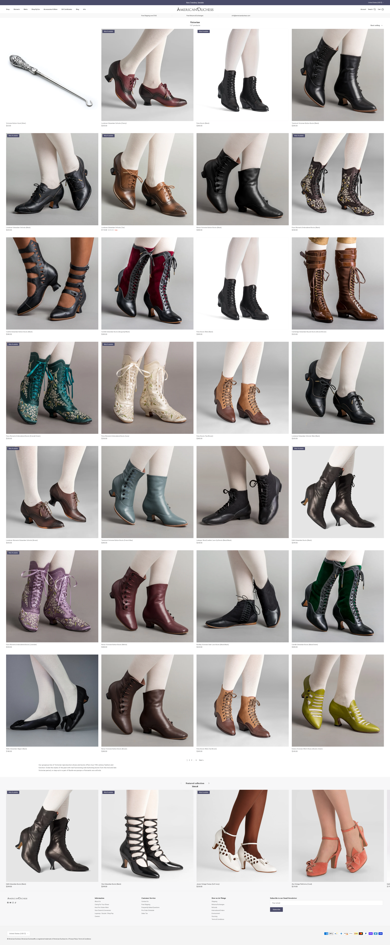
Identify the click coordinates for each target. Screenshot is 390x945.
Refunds (214, 907)
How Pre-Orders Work (102, 907)
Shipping (214, 901)
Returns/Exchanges (218, 904)
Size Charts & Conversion (103, 910)
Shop (8, 9)
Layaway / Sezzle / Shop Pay (104, 913)
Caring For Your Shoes (102, 904)
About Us (98, 901)
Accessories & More (50, 9)
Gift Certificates (66, 9)
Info (84, 9)
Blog (77, 9)
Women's (17, 9)
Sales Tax (144, 913)
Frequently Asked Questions (150, 907)
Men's (26, 9)
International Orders (218, 910)
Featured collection (195, 783)
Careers (97, 916)
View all (195, 786)
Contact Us (144, 901)
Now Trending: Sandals (195, 3)
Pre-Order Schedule (147, 910)
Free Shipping (145, 904)
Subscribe (276, 909)
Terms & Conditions (218, 919)
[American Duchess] (195, 9)
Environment (216, 913)
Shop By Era (36, 9)
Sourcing (214, 916)
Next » (201, 760)
